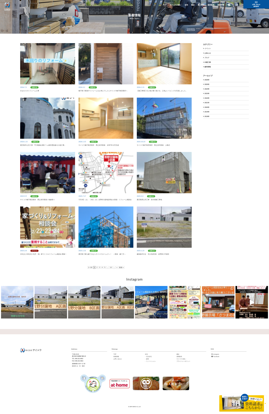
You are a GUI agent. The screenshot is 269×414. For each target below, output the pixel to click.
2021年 (206, 103)
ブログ (206, 57)
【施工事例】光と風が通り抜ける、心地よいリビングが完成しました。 (162, 91)
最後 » (121, 267)
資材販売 (211, 5)
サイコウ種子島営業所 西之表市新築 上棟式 (153, 145)
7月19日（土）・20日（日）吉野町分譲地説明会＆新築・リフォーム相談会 (105, 199)
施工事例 (201, 5)
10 (111, 267)
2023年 (206, 93)
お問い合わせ (117, 359)
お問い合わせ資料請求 (256, 5)
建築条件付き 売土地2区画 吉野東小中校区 (154, 254)
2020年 (206, 107)
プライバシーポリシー (183, 361)
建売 (147, 359)
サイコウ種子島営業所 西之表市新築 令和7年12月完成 (98, 145)
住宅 (186, 5)
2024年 (206, 89)
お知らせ (207, 53)
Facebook (216, 356)
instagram (216, 354)
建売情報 (207, 67)
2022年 (206, 98)
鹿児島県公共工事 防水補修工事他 (149, 199)
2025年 (206, 84)
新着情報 (221, 5)
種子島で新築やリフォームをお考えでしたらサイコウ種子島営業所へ (102, 91)
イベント (207, 48)
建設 (193, 5)
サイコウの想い (176, 5)
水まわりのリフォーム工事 (29, 91)
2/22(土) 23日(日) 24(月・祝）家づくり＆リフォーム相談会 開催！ (43, 254)
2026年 (206, 80)
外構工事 (207, 62)
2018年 (206, 116)
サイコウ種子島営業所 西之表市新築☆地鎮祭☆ (37, 199)
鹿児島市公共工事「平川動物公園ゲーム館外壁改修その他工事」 (43, 145)
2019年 (206, 112)
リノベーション (151, 361)
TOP (165, 5)
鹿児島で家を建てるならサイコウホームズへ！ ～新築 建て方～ (102, 254)
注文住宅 (149, 356)
